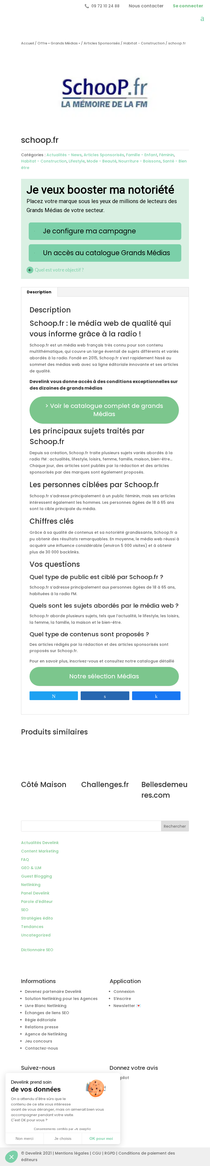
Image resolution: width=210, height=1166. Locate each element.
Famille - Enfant (141, 155)
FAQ (25, 859)
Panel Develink (35, 893)
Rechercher (175, 826)
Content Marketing (40, 851)
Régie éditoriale (40, 1020)
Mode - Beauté (101, 161)
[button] (11, 1156)
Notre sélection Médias (104, 676)
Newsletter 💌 (127, 1005)
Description (39, 292)
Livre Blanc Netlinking (45, 1005)
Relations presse (41, 1027)
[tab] (39, 292)
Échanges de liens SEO (47, 1013)
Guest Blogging (36, 876)
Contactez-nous (41, 1048)
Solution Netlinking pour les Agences (61, 998)
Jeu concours (38, 1041)
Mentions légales (72, 1153)
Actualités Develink (40, 842)
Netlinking (30, 884)
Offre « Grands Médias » (58, 43)
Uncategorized (36, 935)
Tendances (32, 926)
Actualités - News (64, 155)
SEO (24, 909)
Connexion (124, 991)
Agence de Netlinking (46, 1034)
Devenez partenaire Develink (53, 991)
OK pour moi (101, 1138)
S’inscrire (122, 998)
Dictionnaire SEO (37, 950)
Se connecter (188, 6)
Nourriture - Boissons (139, 161)
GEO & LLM (31, 867)
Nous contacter (146, 6)
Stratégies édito (37, 918)
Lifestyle (77, 161)
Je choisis (62, 1138)
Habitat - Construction (144, 43)
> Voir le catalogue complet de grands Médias (104, 410)
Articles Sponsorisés (102, 43)
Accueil (27, 43)
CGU (96, 1153)
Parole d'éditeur (37, 901)
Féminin (166, 155)
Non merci (24, 1138)
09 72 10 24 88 (101, 6)
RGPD (109, 1153)
